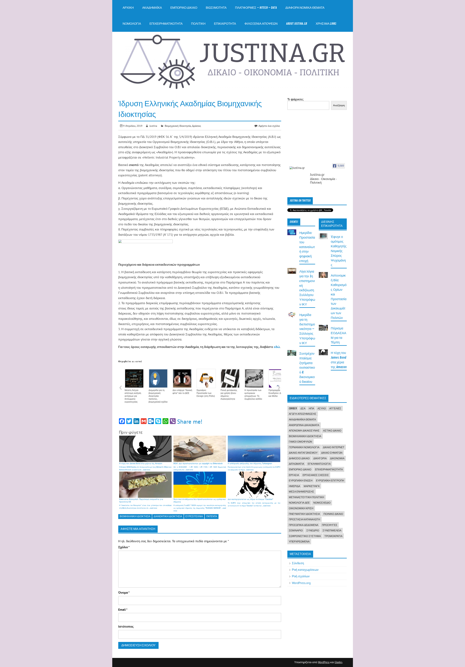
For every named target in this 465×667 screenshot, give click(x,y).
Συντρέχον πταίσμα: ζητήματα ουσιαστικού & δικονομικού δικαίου (307, 368)
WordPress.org (301, 583)
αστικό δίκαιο (332, 430)
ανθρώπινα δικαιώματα (304, 425)
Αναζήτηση (339, 105)
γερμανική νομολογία (304, 447)
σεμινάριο (296, 530)
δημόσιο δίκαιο (299, 458)
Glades (338, 662)
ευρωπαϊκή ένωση (300, 480)
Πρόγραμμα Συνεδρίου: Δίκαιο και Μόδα (277, 393)
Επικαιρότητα (225, 24)
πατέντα (211, 516)
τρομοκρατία (333, 536)
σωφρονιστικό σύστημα (305, 536)
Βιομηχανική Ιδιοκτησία (178, 125)
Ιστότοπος (126, 626)
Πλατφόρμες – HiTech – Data (256, 8)
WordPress (323, 662)
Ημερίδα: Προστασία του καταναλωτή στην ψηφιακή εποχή (307, 247)
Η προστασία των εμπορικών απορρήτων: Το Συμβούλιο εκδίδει (253, 394)
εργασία (294, 475)
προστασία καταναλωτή (304, 519)
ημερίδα (294, 486)
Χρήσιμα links (326, 24)
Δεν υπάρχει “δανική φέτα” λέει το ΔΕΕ (182, 391)
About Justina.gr (296, 24)
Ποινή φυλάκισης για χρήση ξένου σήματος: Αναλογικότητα (229, 394)
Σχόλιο (124, 547)
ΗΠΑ (311, 408)
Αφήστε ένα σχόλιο (269, 125)
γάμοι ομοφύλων (300, 441)
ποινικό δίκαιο (333, 514)
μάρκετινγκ (312, 486)
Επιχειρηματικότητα (166, 24)
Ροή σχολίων (301, 576)
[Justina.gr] (298, 168)
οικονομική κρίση (301, 508)
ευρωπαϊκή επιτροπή (330, 480)
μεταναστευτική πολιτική (306, 497)
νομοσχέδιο (322, 502)
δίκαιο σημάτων (331, 452)
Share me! (189, 421)
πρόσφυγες (329, 525)
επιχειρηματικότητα (329, 469)
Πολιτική (198, 24)
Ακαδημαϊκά (152, 8)
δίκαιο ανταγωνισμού (303, 452)
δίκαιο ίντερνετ (333, 447)
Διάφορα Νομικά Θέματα (304, 8)
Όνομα (124, 592)
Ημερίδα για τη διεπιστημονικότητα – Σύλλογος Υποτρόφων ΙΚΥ (307, 329)
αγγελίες (335, 408)
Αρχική (128, 8)
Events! (294, 222)
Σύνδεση (298, 563)
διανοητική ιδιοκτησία (168, 516)
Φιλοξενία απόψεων (261, 24)
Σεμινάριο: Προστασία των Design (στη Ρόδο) (206, 393)
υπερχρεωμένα (299, 541)
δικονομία (337, 458)
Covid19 (293, 408)
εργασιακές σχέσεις (316, 475)
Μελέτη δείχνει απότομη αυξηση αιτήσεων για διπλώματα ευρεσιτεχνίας (133, 396)
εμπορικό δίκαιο (300, 469)
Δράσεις (196, 125)
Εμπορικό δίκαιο (183, 8)
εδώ (277, 347)
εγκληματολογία (319, 463)
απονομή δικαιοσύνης (304, 430)
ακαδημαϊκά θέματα (302, 419)
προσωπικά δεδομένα (303, 525)
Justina (153, 125)
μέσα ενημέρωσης (301, 491)
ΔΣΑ (302, 408)
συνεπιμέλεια (332, 530)
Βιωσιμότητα (216, 8)
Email (122, 609)
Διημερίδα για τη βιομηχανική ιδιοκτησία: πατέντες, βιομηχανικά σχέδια (158, 396)
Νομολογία (132, 24)
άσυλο (322, 408)
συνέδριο (312, 530)
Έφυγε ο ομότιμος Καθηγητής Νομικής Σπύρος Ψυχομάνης (339, 251)
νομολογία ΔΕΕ (299, 502)
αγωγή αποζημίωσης (302, 413)
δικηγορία (320, 458)
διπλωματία (296, 463)
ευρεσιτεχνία (194, 516)
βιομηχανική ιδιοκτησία (135, 516)
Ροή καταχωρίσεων (305, 570)
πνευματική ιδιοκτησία (304, 514)
